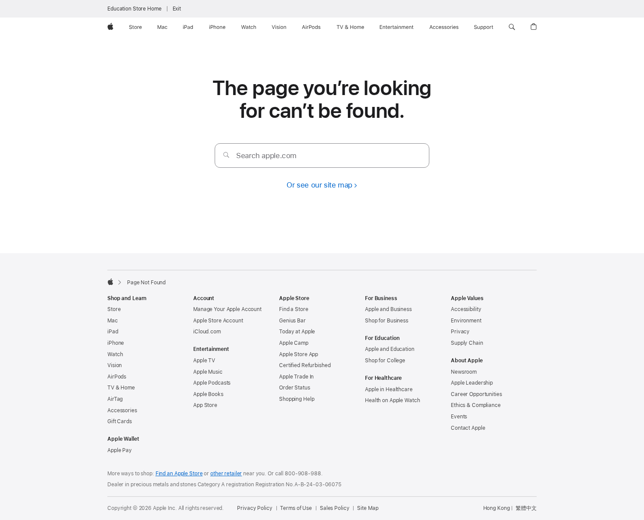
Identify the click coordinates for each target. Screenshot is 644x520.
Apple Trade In (296, 377)
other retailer (226, 473)
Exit (177, 9)
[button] (512, 27)
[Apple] (110, 282)
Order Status (294, 388)
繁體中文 (526, 508)
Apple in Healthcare (389, 389)
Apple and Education (389, 349)
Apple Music (208, 372)
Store (113, 309)
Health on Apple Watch (392, 400)
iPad (112, 332)
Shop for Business (386, 321)
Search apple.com (266, 155)
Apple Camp (293, 343)
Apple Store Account (218, 321)
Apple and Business (388, 309)
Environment (466, 321)
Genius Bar (292, 321)
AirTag (115, 399)
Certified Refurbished (304, 365)
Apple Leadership (472, 383)
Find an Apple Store (179, 473)
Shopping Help (296, 399)
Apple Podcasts (211, 383)
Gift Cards (119, 421)
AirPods (116, 377)
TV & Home (121, 388)
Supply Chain (467, 343)
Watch (115, 354)
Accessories (122, 410)
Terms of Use (296, 508)
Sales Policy (335, 508)
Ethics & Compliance (476, 405)
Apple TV (204, 360)
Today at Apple (297, 332)
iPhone (115, 343)
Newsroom (464, 372)
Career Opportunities (476, 394)
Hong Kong (496, 508)
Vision (114, 365)
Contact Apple (468, 428)
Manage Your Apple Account (227, 309)
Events (459, 417)
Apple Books (208, 394)
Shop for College (385, 360)
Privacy (460, 332)
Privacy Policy (254, 508)
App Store (205, 405)
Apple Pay (119, 450)
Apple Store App (298, 354)
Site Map (367, 508)
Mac (112, 321)
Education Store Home (134, 9)
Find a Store (293, 309)
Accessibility (466, 309)
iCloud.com (207, 332)
